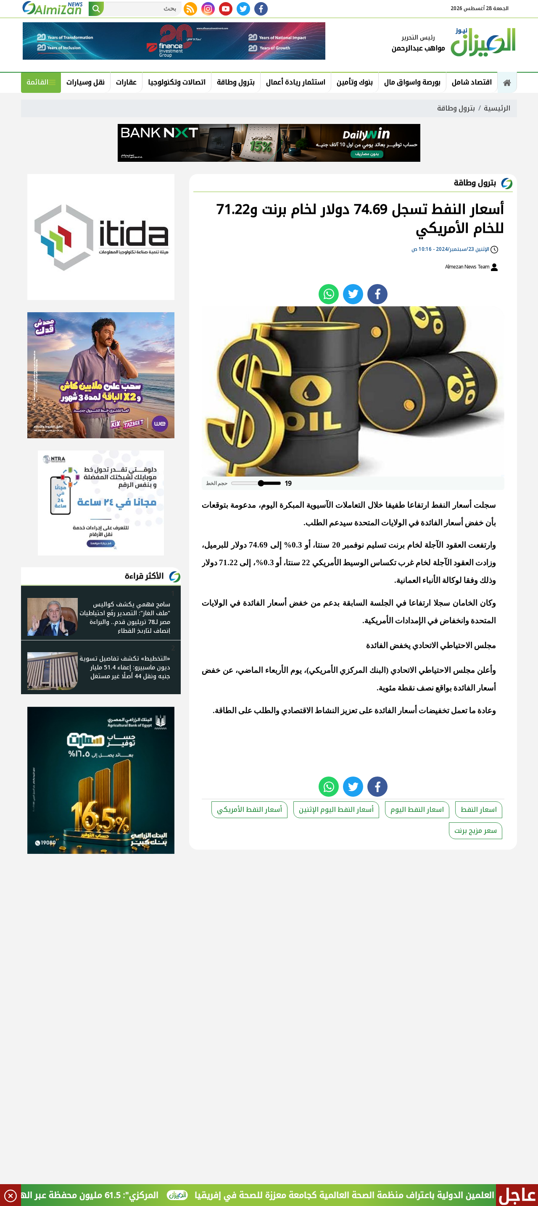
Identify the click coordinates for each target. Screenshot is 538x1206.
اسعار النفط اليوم (417, 809)
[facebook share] (377, 294)
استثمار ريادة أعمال (295, 82)
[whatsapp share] (329, 294)
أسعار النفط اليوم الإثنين (336, 809)
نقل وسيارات (85, 82)
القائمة (37, 82)
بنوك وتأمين (355, 82)
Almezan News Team (468, 266)
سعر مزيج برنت (475, 830)
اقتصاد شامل (472, 82)
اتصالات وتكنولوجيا (177, 82)
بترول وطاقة (236, 82)
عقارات (126, 82)
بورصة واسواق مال (412, 82)
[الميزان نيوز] (483, 41)
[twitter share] (353, 294)
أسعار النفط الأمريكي (249, 809)
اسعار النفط (479, 809)
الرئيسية (497, 108)
